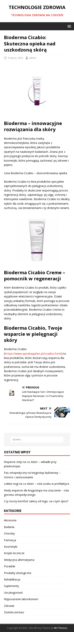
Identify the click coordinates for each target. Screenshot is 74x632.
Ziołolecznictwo (14, 612)
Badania (9, 527)
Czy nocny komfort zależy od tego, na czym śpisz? (36, 501)
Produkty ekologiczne (17, 573)
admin (32, 58)
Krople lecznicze (14, 553)
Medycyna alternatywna (19, 560)
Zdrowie (9, 606)
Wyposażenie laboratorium (21, 599)
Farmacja (10, 540)
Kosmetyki (10, 546)
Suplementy (11, 586)
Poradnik (9, 566)
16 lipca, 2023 (15, 58)
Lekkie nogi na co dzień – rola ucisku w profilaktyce (36, 484)
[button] (68, 26)
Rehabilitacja (12, 579)
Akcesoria (10, 520)
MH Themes (60, 628)
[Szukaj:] (37, 439)
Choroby (9, 533)
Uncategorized (13, 592)
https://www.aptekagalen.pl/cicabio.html (33, 353)
